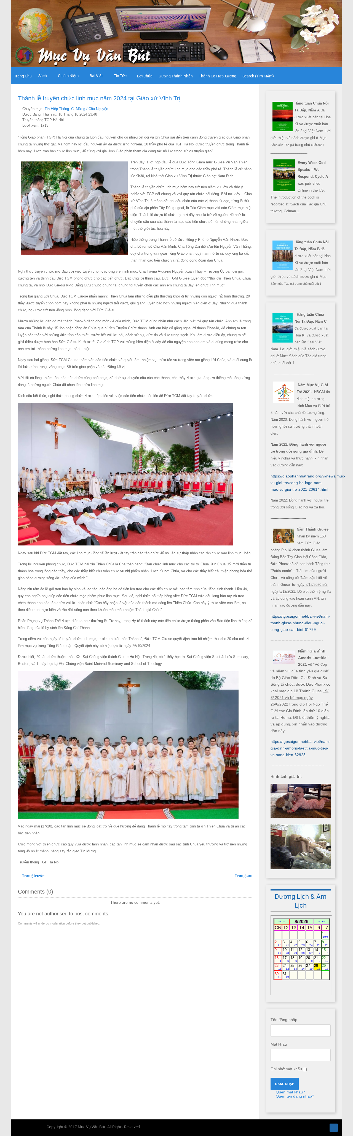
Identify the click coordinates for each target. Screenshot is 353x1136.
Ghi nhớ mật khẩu (286, 1069)
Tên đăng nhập (284, 1019)
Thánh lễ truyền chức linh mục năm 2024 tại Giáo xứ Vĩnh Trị (99, 98)
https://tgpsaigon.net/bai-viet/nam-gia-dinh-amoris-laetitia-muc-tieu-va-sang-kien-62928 (300, 748)
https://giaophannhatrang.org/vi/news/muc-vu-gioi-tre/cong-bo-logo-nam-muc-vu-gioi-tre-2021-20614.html (308, 483)
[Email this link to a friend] (250, 108)
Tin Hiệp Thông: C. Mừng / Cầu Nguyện (76, 109)
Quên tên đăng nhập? (294, 1096)
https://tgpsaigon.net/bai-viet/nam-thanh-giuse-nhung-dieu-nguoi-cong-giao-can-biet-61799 (300, 623)
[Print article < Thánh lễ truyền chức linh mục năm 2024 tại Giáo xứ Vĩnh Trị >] (244, 108)
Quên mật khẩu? (290, 1092)
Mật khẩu (279, 1044)
